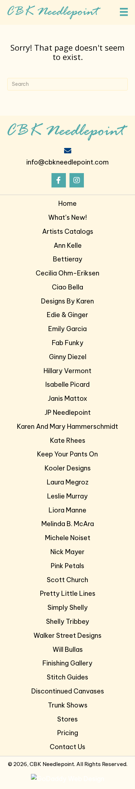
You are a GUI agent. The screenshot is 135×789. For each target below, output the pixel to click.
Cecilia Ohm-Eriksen (67, 273)
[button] (58, 180)
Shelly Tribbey (67, 621)
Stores (67, 719)
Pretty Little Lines (67, 593)
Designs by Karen (67, 301)
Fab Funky (68, 343)
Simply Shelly (68, 607)
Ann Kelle (68, 245)
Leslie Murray (67, 496)
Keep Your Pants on (67, 454)
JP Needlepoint (68, 412)
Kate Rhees (67, 440)
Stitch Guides (67, 677)
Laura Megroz (68, 482)
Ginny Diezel (67, 357)
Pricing (67, 733)
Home (67, 203)
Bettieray (67, 259)
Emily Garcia (67, 329)
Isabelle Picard (67, 384)
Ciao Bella (67, 287)
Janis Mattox (67, 398)
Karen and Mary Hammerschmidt (67, 426)
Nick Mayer (67, 552)
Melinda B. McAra (67, 524)
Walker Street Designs (67, 635)
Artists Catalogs (67, 231)
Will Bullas (68, 649)
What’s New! (67, 217)
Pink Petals (67, 566)
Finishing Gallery (67, 663)
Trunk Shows (67, 705)
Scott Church (67, 580)
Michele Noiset (67, 538)
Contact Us (67, 747)
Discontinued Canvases (67, 691)
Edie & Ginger (67, 315)
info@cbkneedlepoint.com (67, 162)
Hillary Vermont (67, 371)
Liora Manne (67, 510)
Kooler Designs (68, 468)
